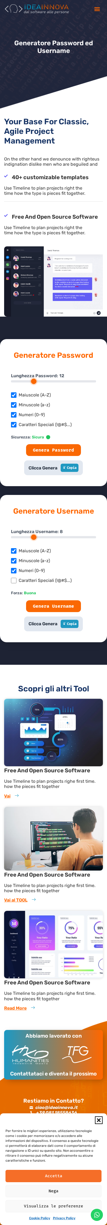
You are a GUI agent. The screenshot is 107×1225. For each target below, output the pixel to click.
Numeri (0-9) (32, 415)
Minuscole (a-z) (34, 405)
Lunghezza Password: (37, 376)
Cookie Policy (39, 1218)
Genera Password (53, 450)
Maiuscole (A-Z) (35, 395)
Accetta (53, 1175)
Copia (72, 468)
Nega (53, 1191)
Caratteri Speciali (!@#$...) (45, 425)
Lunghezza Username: (37, 532)
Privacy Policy (64, 1218)
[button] (99, 1120)
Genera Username (53, 606)
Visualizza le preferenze (53, 1206)
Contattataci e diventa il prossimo (53, 1074)
